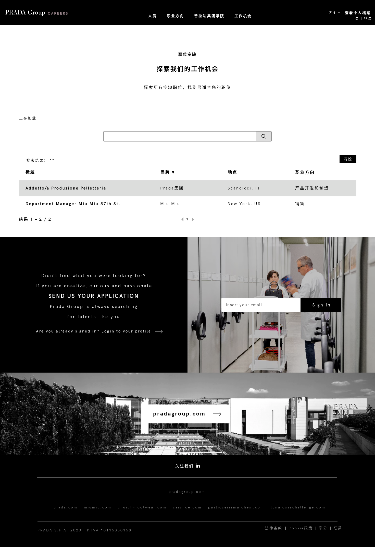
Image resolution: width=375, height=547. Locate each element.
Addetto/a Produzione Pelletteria (66, 188)
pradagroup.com (187, 492)
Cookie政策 (301, 528)
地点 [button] (233, 172)
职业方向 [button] (305, 172)
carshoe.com (187, 507)
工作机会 (243, 16)
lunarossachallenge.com (298, 507)
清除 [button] (348, 159)
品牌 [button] (166, 172)
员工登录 (363, 18)
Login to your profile (126, 331)
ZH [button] (333, 13)
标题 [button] (30, 172)
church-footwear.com (142, 507)
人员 (152, 16)
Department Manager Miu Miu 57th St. (73, 203)
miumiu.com (97, 507)
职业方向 (175, 16)
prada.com (66, 507)
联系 (338, 528)
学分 (323, 528)
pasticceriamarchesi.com (236, 507)
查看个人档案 (358, 13)
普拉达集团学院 (209, 16)
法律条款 (273, 528)
